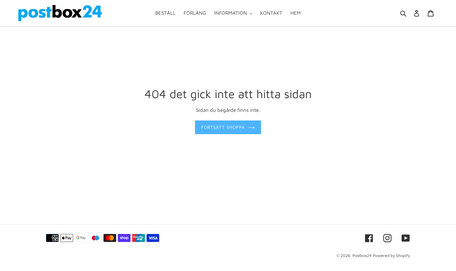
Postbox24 (362, 255)
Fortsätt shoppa (223, 127)
